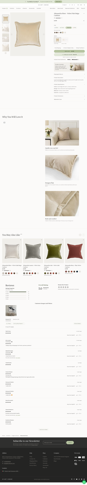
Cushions (8, 435)
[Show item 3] (5, 37)
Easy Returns (33, 463)
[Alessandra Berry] (9, 273)
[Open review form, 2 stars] (61, 287)
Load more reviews (43, 429)
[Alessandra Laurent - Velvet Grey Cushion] (33, 250)
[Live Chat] (84, 482)
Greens (62, 27)
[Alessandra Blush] (11, 273)
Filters (9, 323)
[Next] (83, 235)
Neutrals (69, 27)
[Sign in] (72, 4)
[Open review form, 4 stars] (66, 287)
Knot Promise (57, 458)
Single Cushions (15, 435)
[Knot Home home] (7, 479)
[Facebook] (74, 479)
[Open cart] (74, 4)
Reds (75, 27)
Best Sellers (52, 8)
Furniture (45, 461)
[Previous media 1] (11, 34)
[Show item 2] (5, 28)
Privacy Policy (34, 445)
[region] (27, 34)
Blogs (55, 461)
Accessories (45, 465)
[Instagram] (71, 479)
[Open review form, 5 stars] (68, 287)
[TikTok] (79, 479)
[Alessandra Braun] (14, 273)
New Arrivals (60, 8)
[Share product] (84, 21)
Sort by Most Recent (18, 323)
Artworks (25, 8)
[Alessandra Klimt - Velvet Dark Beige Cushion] (12, 250)
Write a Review (77, 323)
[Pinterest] (81, 479)
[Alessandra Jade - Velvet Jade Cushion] (54, 250)
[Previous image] (3, 251)
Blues (57, 27)
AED (81, 4)
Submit (70, 442)
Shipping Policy (33, 461)
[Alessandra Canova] (77, 271)
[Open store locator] (84, 4)
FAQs (31, 456)
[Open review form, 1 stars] (59, 287)
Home (3, 435)
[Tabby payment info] (68, 59)
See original (18, 357)
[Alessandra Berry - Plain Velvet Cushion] (75, 250)
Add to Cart (12, 261)
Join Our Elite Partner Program (61, 456)
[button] (27, 34)
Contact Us (32, 458)
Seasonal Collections (70, 8)
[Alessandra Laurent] (24, 273)
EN (78, 4)
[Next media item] (44, 34)
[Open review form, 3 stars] (63, 287)
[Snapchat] (84, 479)
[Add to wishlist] (84, 13)
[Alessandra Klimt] (3, 273)
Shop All (83, 8)
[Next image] (20, 251)
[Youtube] (76, 479)
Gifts (78, 8)
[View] (11, 310)
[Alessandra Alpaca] (6, 273)
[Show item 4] (5, 47)
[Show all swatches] (65, 33)
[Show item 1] (5, 19)
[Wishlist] (69, 4)
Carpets (45, 456)
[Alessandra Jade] (45, 273)
